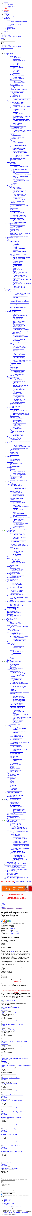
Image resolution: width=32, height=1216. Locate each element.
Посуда (17, 881)
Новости (6, 1202)
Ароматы (16, 883)
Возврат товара (11, 28)
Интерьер (22, 881)
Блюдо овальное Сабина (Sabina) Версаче (11, 1151)
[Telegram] (10, 921)
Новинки (6, 10)
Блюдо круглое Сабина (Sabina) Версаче (11, 1100)
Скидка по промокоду (16, 24)
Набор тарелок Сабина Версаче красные (11, 1029)
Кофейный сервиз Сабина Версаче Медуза (12, 1117)
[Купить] (1, 1023)
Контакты (6, 17)
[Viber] (6, 921)
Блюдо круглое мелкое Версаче (9, 1134)
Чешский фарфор (14, 933)
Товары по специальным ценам (18, 21)
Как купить (10, 27)
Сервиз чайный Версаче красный (9, 1168)
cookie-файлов (11, 1214)
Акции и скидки (8, 1199)
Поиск (2, 38)
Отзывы (6, 31)
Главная (6, 2)
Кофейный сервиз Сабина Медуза (10, 1013)
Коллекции (10, 4)
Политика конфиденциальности (12, 1206)
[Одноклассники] (4, 921)
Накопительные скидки (16, 22)
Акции (8, 20)
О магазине (7, 18)
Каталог (6, 3)
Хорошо (29, 1211)
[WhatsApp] (8, 921)
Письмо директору (12, 29)
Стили (8, 7)
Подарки (6, 13)
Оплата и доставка (9, 1203)
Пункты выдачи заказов (13, 15)
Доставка (6, 14)
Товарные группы (11, 6)
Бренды (6, 11)
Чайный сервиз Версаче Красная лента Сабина (13, 1046)
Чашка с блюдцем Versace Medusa (9, 1083)
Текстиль (28, 881)
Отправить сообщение (6, 1193)
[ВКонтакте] (1, 921)
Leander (12, 951)
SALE (5, 9)
